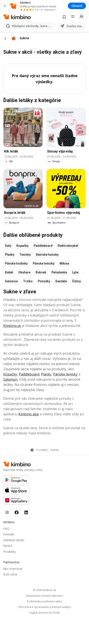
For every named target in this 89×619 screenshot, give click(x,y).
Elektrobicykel (68, 245)
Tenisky (25, 254)
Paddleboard (43, 245)
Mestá (7, 546)
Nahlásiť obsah (13, 540)
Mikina (64, 263)
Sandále (61, 281)
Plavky (9, 254)
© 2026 (44, 590)
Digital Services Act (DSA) (45, 612)
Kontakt (8, 534)
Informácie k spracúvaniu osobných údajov (44, 607)
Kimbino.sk (12, 325)
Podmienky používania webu (44, 601)
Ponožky (44, 281)
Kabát (9, 272)
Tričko (28, 281)
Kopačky (22, 245)
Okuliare (24, 272)
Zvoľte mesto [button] (75, 26)
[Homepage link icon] (32, 450)
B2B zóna (10, 574)
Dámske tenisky (47, 254)
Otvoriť (77, 6)
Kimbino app (28, 414)
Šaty (8, 245)
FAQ (6, 528)
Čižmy (76, 281)
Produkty (9, 551)
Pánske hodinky (16, 263)
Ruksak (41, 272)
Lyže (75, 272)
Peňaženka (59, 272)
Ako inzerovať (12, 569)
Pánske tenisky (43, 263)
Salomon (11, 281)
